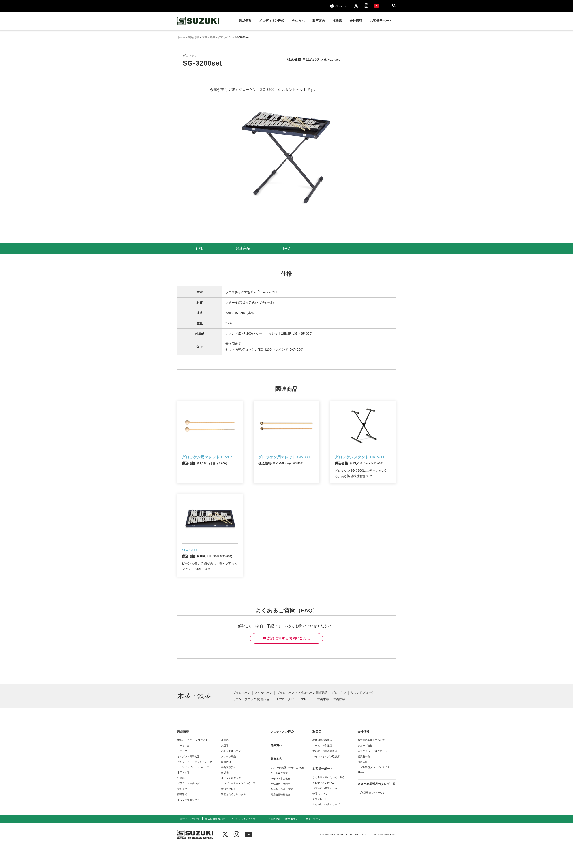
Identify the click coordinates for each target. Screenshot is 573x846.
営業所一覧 (364, 756)
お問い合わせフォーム (324, 788)
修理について (319, 793)
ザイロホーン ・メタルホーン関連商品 (302, 692)
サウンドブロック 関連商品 (251, 699)
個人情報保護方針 (215, 819)
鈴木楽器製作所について (371, 740)
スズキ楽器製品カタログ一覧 (377, 784)
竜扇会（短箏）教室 (282, 789)
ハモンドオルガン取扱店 (326, 756)
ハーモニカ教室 (279, 772)
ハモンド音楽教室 (280, 778)
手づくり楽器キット (188, 799)
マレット (307, 699)
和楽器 (225, 740)
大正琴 (225, 745)
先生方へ (298, 20)
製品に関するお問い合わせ (288, 638)
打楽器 (181, 778)
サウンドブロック (362, 692)
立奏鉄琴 (339, 699)
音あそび (182, 789)
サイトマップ (313, 819)
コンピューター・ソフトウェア (238, 783)
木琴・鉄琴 (183, 772)
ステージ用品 (228, 756)
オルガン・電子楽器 (188, 756)
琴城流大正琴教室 (280, 783)
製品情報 (245, 20)
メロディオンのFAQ (323, 782)
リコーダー (183, 751)
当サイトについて (190, 819)
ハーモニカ (183, 745)
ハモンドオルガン (231, 751)
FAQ (286, 248)
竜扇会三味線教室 (280, 794)
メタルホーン (263, 692)
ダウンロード (319, 798)
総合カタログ (228, 789)
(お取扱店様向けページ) (371, 792)
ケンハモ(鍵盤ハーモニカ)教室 (287, 767)
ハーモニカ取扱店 (322, 745)
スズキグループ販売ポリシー (374, 751)
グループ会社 (365, 745)
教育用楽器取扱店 (322, 740)
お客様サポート (381, 20)
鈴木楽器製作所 (198, 21)
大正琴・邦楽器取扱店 (324, 751)
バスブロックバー (285, 699)
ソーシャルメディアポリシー (247, 819)
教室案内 (318, 20)
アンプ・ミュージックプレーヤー (195, 762)
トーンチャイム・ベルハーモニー (195, 767)
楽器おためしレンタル (233, 794)
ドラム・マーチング (188, 783)
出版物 (225, 772)
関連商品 (243, 248)
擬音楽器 (182, 794)
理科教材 (226, 762)
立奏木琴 (323, 699)
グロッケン (339, 692)
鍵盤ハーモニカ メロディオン (193, 740)
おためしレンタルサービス (327, 804)
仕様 (199, 248)
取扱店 (337, 20)
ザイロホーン (241, 692)
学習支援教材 (228, 767)
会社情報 (356, 20)
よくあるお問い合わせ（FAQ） (329, 777)
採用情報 (363, 762)
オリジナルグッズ (231, 778)
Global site (341, 6)
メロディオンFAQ (271, 20)
